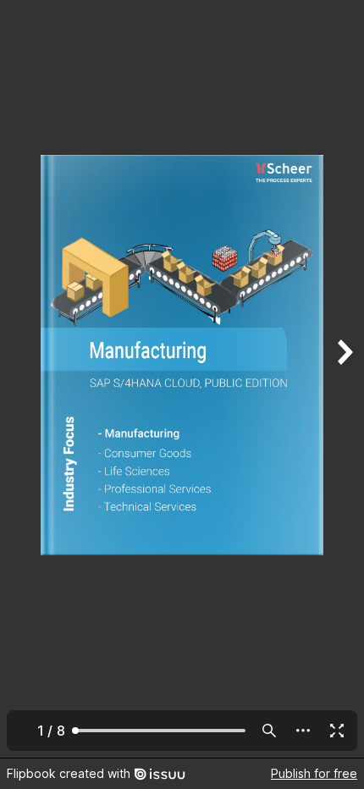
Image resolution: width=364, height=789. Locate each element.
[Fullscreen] (337, 731)
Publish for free (314, 773)
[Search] (269, 731)
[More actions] (303, 731)
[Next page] (343, 379)
